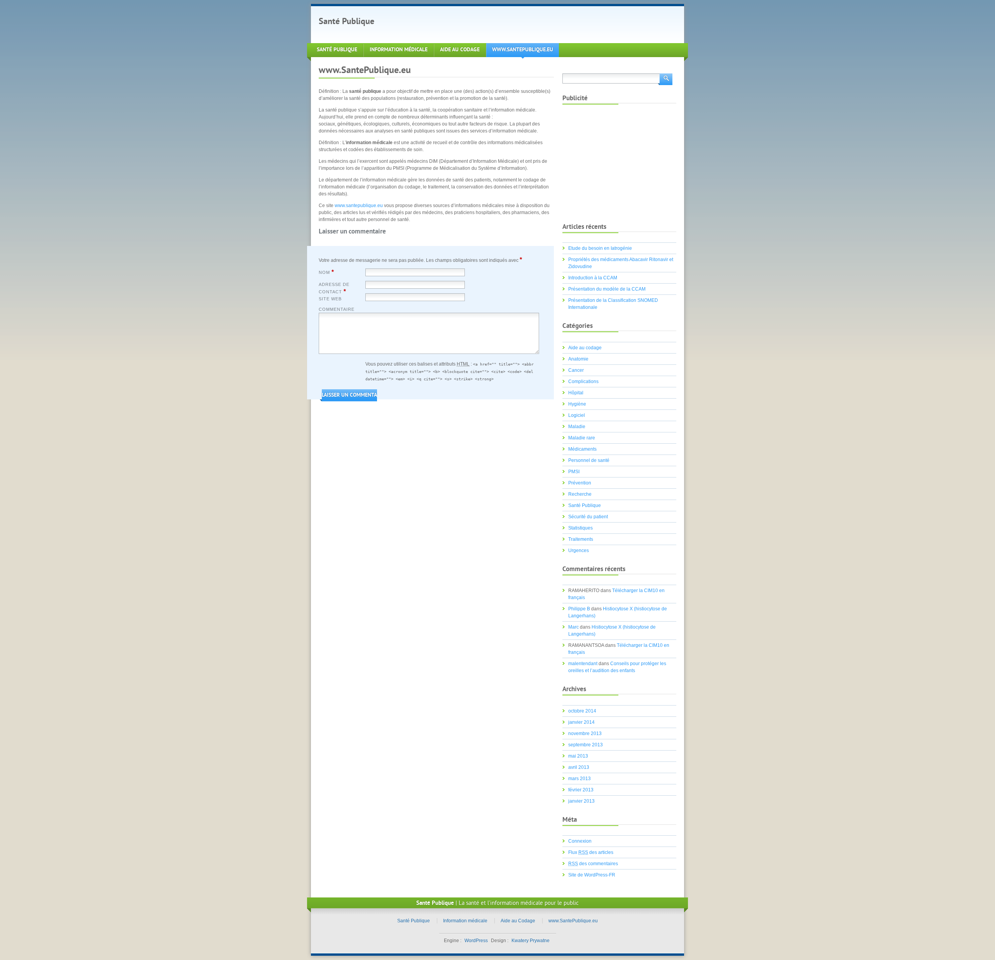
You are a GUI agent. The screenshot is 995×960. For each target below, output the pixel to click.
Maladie (576, 426)
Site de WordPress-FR (591, 875)
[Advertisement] (526, 23)
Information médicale (399, 50)
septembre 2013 (585, 744)
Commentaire (336, 309)
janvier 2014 (581, 722)
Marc (573, 627)
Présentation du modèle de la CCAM (607, 289)
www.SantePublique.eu (522, 50)
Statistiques (580, 528)
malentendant (582, 663)
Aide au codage (585, 347)
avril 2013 (578, 767)
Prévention (579, 483)
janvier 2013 (581, 801)
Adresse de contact (334, 288)
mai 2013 (578, 756)
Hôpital (575, 392)
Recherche (580, 494)
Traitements (580, 539)
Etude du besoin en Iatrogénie (600, 248)
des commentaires (593, 863)
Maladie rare (581, 438)
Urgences (578, 550)
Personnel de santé (588, 460)
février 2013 (581, 790)
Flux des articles (590, 852)
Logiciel (576, 415)
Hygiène (577, 404)
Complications (583, 381)
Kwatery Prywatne (530, 940)
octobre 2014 (582, 711)
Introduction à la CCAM (592, 278)
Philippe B (579, 609)
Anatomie (578, 359)
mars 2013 (579, 778)
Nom (326, 272)
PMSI (574, 471)
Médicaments (582, 449)
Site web (330, 298)
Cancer (576, 370)
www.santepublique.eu (359, 205)
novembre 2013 (585, 733)
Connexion (580, 841)
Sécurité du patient (588, 516)
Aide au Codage (460, 50)
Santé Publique (346, 22)
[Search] (665, 78)
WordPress (476, 940)
